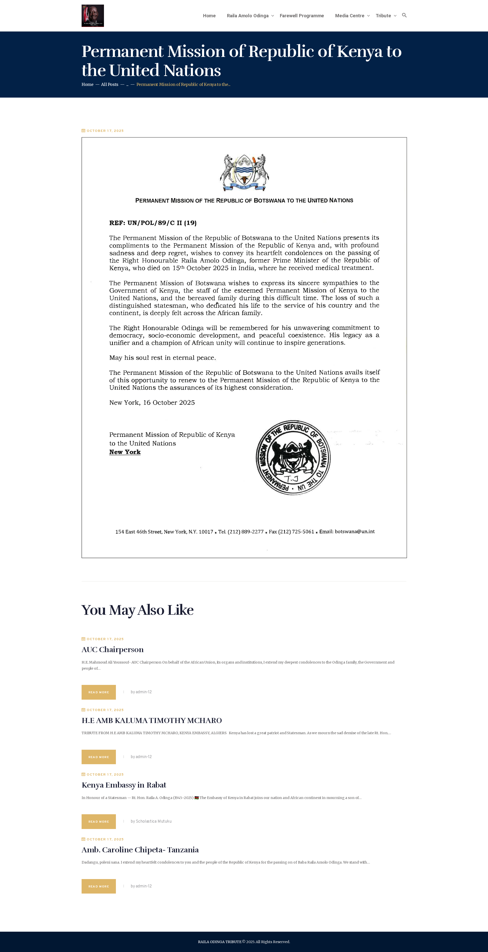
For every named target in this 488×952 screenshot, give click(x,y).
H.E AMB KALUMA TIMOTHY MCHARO (152, 720)
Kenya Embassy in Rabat (124, 785)
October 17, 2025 (105, 131)
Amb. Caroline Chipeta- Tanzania (140, 850)
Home (87, 84)
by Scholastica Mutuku (151, 821)
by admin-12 (141, 692)
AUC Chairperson (113, 649)
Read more (98, 692)
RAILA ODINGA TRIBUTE (219, 942)
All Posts (109, 84)
